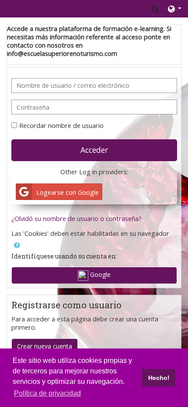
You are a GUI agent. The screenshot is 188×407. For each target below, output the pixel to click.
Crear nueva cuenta (44, 346)
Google (99, 274)
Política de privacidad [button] (47, 393)
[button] (155, 8)
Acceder (94, 150)
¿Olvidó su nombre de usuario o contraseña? (76, 218)
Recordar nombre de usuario (61, 125)
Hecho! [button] (159, 377)
